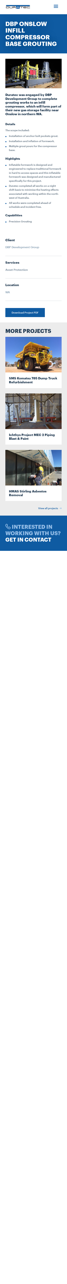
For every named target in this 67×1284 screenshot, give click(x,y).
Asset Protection (16, 269)
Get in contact (28, 539)
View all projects (48, 508)
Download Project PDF (25, 312)
